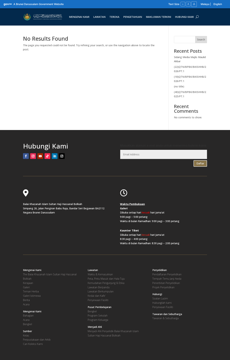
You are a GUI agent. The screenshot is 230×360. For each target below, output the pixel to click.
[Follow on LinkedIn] (55, 156)
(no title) (179, 86)
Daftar (200, 163)
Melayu (205, 4)
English (217, 4)
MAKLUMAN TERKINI (158, 17)
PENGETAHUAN (132, 17)
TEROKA (114, 17)
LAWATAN (99, 17)
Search (201, 39)
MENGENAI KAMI (79, 17)
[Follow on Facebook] (26, 156)
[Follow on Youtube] (40, 156)
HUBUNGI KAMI (184, 17)
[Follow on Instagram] (33, 156)
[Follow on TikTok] (47, 156)
